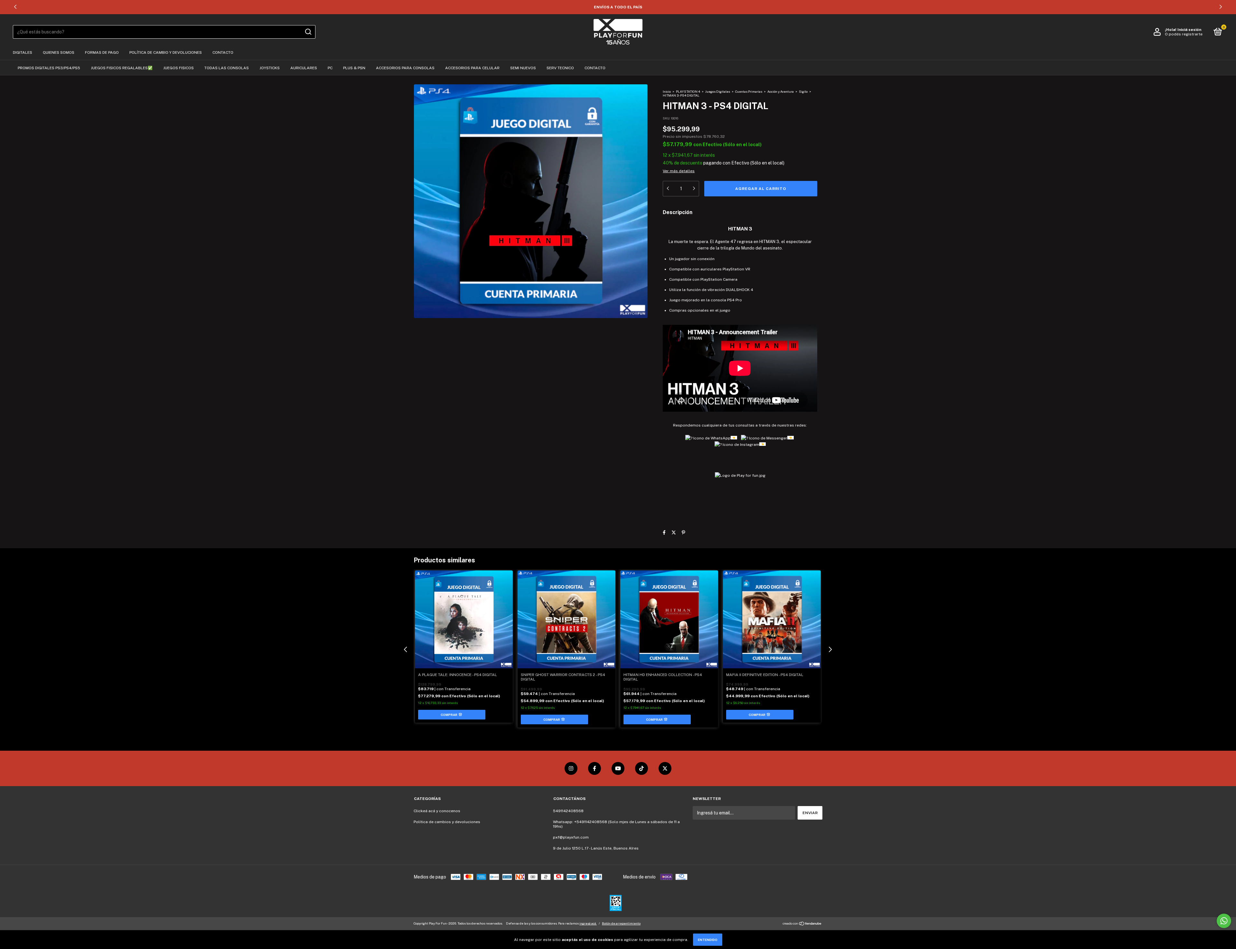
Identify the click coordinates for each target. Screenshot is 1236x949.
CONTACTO (222, 52)
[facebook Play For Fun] (594, 768)
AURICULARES (303, 68)
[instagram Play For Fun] (571, 768)
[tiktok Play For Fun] (641, 768)
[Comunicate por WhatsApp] (1224, 921)
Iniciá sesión (1189, 29)
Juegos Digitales (718, 91)
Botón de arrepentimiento (621, 923)
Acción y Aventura (780, 91)
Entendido (707, 940)
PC (330, 68)
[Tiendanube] (802, 924)
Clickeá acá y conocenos (437, 811)
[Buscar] (308, 32)
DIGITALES (22, 52)
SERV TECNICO (560, 68)
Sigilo (803, 91)
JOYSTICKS (269, 68)
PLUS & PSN (354, 68)
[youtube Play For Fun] (618, 768)
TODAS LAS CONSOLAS (226, 68)
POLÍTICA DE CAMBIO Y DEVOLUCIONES (165, 52)
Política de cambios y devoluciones (447, 822)
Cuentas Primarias (748, 91)
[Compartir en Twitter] (673, 532)
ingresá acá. (588, 923)
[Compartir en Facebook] (664, 532)
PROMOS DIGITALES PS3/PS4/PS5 (49, 68)
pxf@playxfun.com (571, 837)
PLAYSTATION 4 (688, 91)
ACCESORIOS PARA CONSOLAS (405, 68)
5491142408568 (568, 811)
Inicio (667, 91)
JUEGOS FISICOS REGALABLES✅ (122, 68)
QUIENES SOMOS (58, 52)
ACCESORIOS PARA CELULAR (472, 68)
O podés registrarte (1184, 34)
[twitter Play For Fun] (665, 768)
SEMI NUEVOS (523, 68)
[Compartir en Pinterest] (683, 532)
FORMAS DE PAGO (102, 52)
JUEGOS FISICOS (178, 68)
